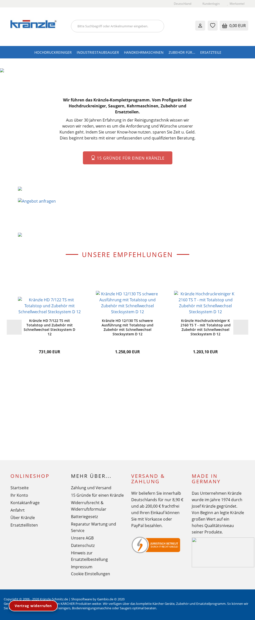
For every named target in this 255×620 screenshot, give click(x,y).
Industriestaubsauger (98, 52)
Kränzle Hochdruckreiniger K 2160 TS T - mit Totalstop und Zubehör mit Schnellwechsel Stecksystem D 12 (206, 327)
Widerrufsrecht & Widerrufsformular (88, 506)
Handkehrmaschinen (144, 52)
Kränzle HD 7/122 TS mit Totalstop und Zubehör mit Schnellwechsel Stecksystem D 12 (49, 327)
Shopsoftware (81, 599)
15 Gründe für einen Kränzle (130, 158)
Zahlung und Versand (91, 487)
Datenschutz (83, 545)
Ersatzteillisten (24, 525)
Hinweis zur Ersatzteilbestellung (89, 556)
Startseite (19, 487)
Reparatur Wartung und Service (93, 527)
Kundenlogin (210, 3)
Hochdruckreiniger (53, 52)
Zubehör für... (182, 52)
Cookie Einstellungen (90, 573)
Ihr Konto (19, 495)
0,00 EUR (237, 25)
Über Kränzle (22, 517)
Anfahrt (17, 510)
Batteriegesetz (84, 516)
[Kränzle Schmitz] (37, 26)
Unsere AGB (82, 538)
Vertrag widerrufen (33, 605)
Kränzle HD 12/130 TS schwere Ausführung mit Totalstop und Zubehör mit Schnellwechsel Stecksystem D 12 (127, 327)
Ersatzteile (210, 52)
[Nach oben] (241, 612)
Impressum (81, 567)
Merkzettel (236, 3)
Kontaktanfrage (25, 502)
